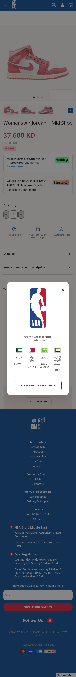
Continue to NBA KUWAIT (38, 385)
